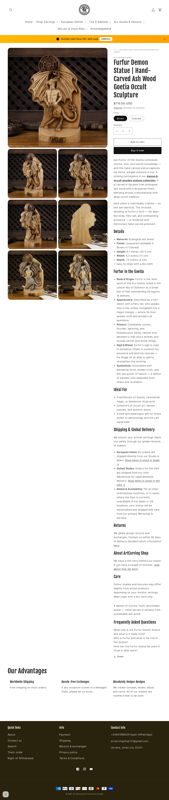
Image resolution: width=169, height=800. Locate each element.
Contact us (15, 740)
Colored (136, 118)
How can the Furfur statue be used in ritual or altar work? (137, 648)
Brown (120, 118)
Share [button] (120, 656)
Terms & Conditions (71, 758)
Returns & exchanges (72, 746)
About (11, 734)
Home (115, 49)
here (116, 545)
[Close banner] (164, 39)
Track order (15, 752)
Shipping (118, 108)
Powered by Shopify (95, 794)
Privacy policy (68, 752)
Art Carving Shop (80, 794)
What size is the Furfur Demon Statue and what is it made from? (137, 631)
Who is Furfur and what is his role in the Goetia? (136, 640)
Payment (65, 734)
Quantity (118, 125)
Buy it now (137, 150)
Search (12, 746)
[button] (11, 9)
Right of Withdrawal (21, 758)
